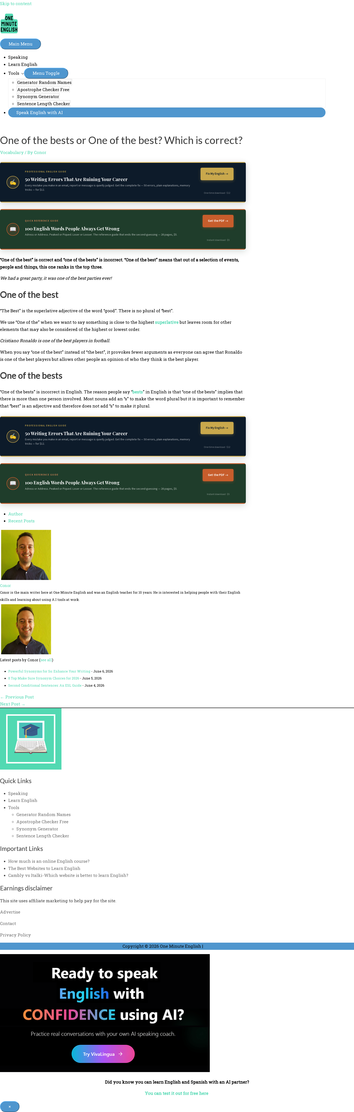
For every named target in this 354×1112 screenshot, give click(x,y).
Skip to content (16, 3)
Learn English (22, 64)
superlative (167, 322)
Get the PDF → (218, 221)
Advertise (10, 912)
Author (15, 514)
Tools (13, 73)
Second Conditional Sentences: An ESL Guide (45, 685)
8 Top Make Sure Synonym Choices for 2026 (43, 678)
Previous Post (17, 697)
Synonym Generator (38, 96)
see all (46, 659)
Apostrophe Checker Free (43, 89)
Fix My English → (217, 174)
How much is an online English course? (49, 861)
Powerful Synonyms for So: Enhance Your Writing (49, 671)
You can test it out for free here (177, 1093)
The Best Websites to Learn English (44, 868)
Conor (5, 585)
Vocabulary (12, 152)
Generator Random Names (44, 82)
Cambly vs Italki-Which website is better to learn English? (68, 875)
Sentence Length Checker (43, 103)
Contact (8, 923)
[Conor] (25, 578)
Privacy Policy (15, 935)
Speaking (18, 57)
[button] (167, 113)
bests (138, 392)
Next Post (12, 704)
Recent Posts (21, 521)
